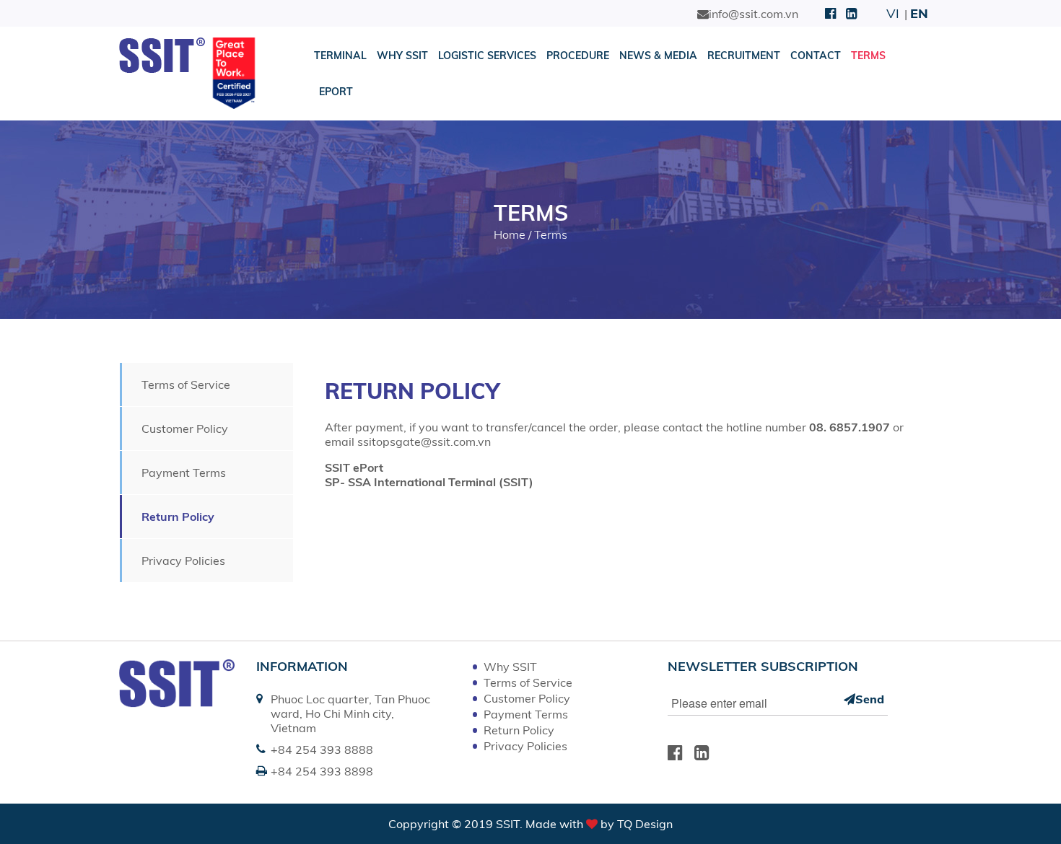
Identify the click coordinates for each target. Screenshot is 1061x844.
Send (869, 699)
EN (919, 13)
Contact (815, 55)
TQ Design (645, 824)
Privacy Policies (183, 560)
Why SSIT (402, 55)
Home (509, 234)
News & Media (658, 55)
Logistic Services (487, 55)
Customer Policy (184, 428)
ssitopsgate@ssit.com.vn (424, 441)
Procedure (577, 55)
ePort (336, 91)
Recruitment (743, 55)
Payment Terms (183, 472)
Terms (868, 55)
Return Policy (177, 516)
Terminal (340, 55)
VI (892, 13)
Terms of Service (185, 384)
